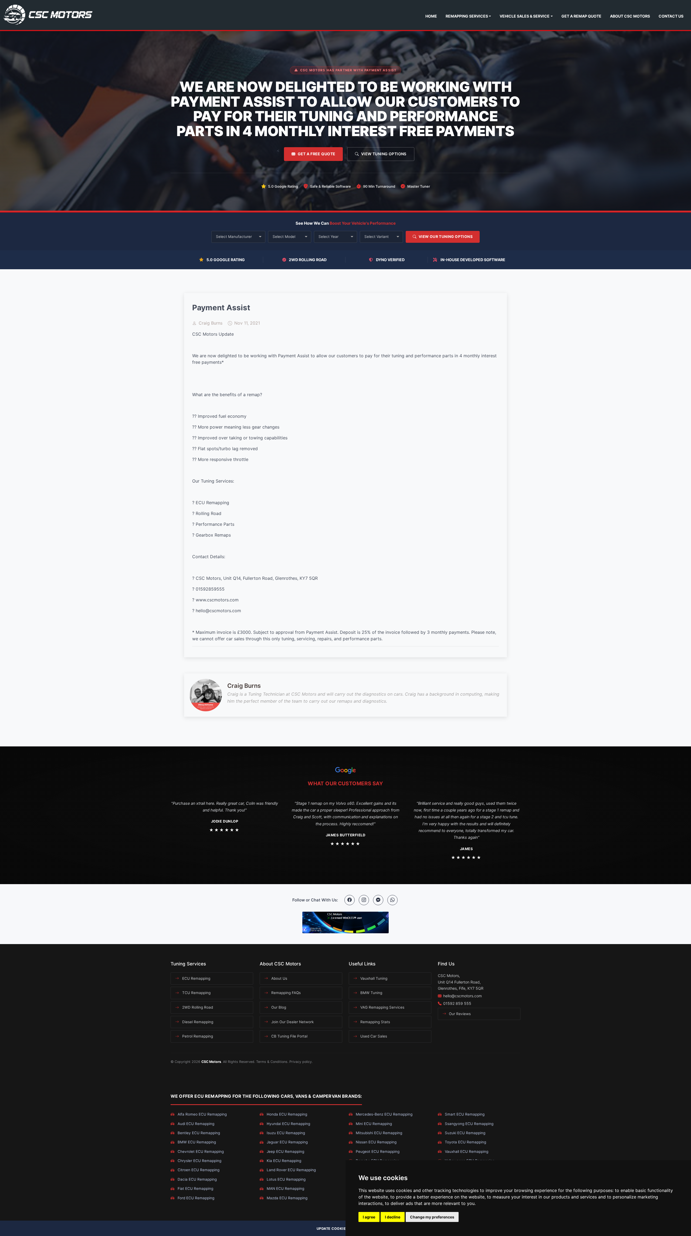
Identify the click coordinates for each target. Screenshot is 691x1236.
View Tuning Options (384, 153)
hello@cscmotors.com (462, 995)
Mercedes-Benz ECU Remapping (383, 1114)
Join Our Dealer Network (292, 1022)
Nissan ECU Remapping (376, 1142)
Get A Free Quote (317, 153)
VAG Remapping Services (381, 1007)
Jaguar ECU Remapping (287, 1142)
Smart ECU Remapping (464, 1114)
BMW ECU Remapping (196, 1142)
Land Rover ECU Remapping (291, 1170)
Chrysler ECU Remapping (199, 1160)
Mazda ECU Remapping (286, 1198)
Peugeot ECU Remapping (377, 1151)
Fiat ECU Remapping (195, 1188)
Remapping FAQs (285, 993)
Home (431, 16)
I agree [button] (369, 1217)
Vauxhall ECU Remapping (466, 1151)
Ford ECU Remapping (195, 1198)
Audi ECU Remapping (195, 1124)
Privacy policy (300, 1062)
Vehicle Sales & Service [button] (525, 16)
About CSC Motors (630, 16)
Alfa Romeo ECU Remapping (202, 1114)
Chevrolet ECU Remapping (200, 1151)
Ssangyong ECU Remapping (468, 1124)
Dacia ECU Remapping (197, 1179)
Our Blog (278, 1007)
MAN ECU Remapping (285, 1188)
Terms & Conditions (271, 1062)
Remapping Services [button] (467, 16)
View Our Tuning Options (445, 236)
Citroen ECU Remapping (198, 1170)
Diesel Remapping (197, 1022)
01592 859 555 (457, 1003)
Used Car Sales (373, 1036)
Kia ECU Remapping (283, 1160)
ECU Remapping (195, 978)
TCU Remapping (196, 993)
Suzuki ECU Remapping (464, 1133)
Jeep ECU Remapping (285, 1151)
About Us (278, 978)
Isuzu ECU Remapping (285, 1133)
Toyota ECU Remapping (465, 1142)
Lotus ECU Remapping (286, 1179)
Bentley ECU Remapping (198, 1133)
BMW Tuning (370, 993)
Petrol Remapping (197, 1036)
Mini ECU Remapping (373, 1124)
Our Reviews (459, 1014)
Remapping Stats (374, 1022)
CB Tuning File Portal (288, 1036)
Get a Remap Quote (581, 16)
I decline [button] (392, 1217)
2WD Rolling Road (197, 1007)
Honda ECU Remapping (286, 1114)
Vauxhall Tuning (373, 978)
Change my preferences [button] (432, 1217)
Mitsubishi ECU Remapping (378, 1133)
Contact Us (671, 16)
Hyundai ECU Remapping (288, 1124)
